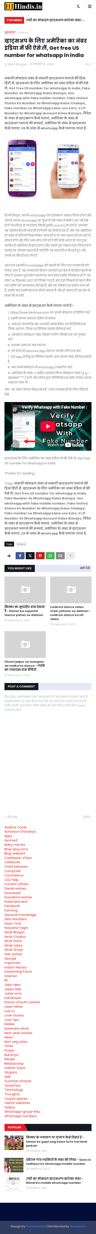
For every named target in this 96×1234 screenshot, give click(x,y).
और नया (12, 817)
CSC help (11, 880)
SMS (7, 1077)
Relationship (14, 1063)
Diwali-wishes (15, 888)
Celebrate (12, 862)
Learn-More (13, 1006)
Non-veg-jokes (16, 1041)
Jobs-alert (12, 985)
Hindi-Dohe (13, 941)
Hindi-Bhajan (14, 932)
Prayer (9, 1050)
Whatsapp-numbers (20, 1116)
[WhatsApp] (50, 555)
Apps (8, 836)
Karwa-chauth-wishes (22, 1002)
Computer (12, 871)
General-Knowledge (20, 915)
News (8, 1037)
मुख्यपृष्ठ (10, 32)
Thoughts (12, 1094)
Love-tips (11, 1020)
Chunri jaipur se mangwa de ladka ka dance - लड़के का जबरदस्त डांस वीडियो (24, 666)
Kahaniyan (12, 998)
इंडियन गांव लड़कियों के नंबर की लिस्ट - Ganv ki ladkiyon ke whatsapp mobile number (58, 1162)
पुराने (86, 817)
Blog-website (14, 853)
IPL (6, 980)
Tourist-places (16, 1098)
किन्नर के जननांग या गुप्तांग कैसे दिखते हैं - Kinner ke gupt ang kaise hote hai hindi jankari (56, 1142)
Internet (10, 976)
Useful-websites (17, 1103)
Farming (11, 910)
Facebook (12, 906)
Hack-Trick (12, 923)
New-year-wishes (18, 1033)
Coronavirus (14, 875)
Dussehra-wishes (18, 897)
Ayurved (10, 840)
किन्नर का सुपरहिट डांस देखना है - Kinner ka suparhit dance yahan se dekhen (24, 611)
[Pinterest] (40, 555)
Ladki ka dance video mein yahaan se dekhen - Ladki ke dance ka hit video (70, 613)
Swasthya (12, 1085)
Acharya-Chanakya (20, 831)
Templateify (36, 1226)
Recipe (9, 1059)
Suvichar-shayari (17, 1081)
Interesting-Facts (18, 971)
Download (12, 893)
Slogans (10, 1072)
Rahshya (11, 1055)
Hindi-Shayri (13, 949)
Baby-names (14, 844)
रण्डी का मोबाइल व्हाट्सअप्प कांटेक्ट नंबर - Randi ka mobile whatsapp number (54, 21)
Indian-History (15, 967)
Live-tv (9, 1011)
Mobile (9, 1024)
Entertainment (15, 901)
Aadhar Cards (15, 827)
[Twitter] (30, 555)
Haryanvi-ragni (16, 928)
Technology (13, 1089)
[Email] (60, 555)
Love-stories (14, 1015)
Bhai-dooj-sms (16, 849)
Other (8, 1046)
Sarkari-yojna (14, 1068)
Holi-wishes (13, 954)
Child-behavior (16, 866)
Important (12, 963)
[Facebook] (20, 555)
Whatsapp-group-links (22, 1111)
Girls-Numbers (15, 919)
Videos (23, 32)
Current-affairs (16, 884)
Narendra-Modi (16, 1028)
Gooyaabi (78, 1226)
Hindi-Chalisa (15, 936)
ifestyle (10, 958)
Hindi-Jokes (13, 945)
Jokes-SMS (12, 989)
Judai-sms (13, 993)
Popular (14, 1127)
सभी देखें (85, 568)
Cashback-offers (18, 858)
